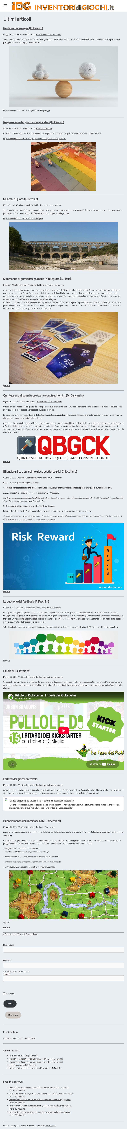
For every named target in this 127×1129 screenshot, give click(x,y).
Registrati (13, 1015)
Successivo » (31, 934)
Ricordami (9, 993)
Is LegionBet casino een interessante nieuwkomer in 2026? (34, 1111)
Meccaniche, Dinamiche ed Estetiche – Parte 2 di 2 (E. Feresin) (36, 1058)
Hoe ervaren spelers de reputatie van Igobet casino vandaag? (35, 1105)
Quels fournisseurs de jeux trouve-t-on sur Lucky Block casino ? (37, 1093)
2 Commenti (49, 827)
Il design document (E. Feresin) (22, 1064)
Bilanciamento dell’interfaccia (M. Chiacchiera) (32, 821)
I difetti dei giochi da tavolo (20, 779)
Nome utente (9, 944)
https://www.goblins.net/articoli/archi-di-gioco (23, 218)
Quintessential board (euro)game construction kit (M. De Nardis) (43, 395)
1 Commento (46, 128)
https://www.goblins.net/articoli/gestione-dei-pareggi (26, 110)
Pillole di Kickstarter (16, 670)
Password (7, 960)
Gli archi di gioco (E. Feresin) (20, 199)
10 (24, 934)
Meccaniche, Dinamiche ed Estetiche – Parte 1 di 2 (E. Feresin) (36, 1061)
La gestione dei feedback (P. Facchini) (26, 601)
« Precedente (9, 934)
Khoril (38, 34)
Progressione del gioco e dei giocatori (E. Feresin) (33, 122)
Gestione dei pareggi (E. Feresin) (23, 28)
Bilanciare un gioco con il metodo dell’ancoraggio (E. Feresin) (35, 1068)
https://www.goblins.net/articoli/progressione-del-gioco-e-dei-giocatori (34, 138)
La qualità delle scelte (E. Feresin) (23, 1055)
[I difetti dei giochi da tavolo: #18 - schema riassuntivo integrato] (63, 804)
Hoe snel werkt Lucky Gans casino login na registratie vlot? (34, 1087)
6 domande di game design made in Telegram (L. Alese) (37, 278)
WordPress (50, 1125)
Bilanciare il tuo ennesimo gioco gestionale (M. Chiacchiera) (40, 471)
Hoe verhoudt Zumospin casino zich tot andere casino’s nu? (35, 1099)
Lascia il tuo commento (51, 34)
